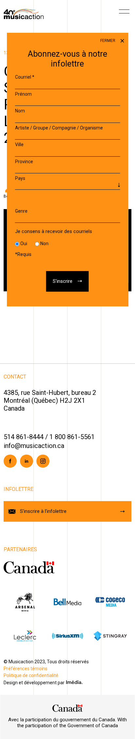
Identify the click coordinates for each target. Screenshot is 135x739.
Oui (23, 243)
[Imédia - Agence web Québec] (74, 681)
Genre (21, 211)
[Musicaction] (24, 13)
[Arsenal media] (25, 601)
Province (24, 161)
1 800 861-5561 (72, 437)
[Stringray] (110, 635)
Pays (20, 178)
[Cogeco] (110, 601)
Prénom (23, 94)
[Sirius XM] (67, 635)
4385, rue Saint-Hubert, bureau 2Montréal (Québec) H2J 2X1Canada (50, 400)
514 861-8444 (24, 437)
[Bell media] (67, 601)
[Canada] (67, 708)
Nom (20, 110)
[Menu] (124, 13)
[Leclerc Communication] (25, 635)
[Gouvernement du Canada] (29, 567)
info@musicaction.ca (34, 446)
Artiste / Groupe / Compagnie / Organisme (59, 127)
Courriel (24, 77)
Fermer (108, 40)
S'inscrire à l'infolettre (43, 511)
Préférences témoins (26, 668)
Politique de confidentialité (31, 675)
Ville (19, 144)
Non (44, 243)
